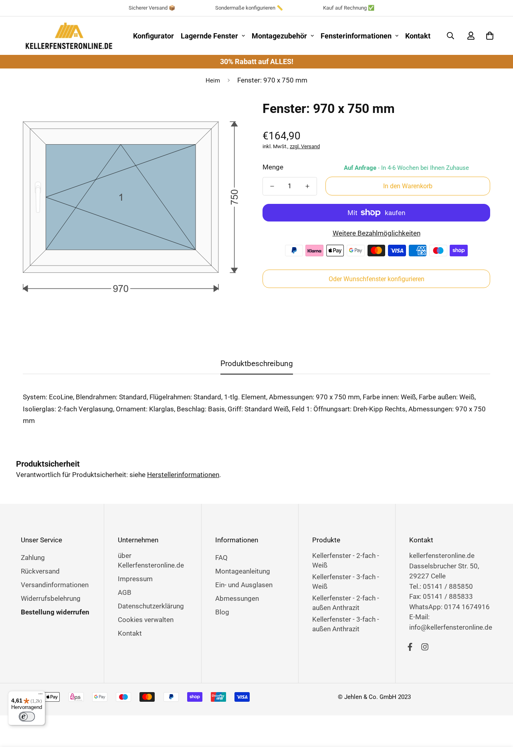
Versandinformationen (55, 585)
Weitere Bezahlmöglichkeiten (376, 233)
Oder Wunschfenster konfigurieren (376, 279)
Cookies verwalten (146, 620)
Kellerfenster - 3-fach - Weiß (345, 581)
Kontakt (417, 36)
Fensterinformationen (356, 36)
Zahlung (33, 558)
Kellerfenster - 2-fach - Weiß (345, 560)
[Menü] (40, 696)
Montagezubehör (279, 36)
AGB (124, 592)
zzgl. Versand (305, 146)
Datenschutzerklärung (151, 606)
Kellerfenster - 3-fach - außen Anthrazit (345, 624)
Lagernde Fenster (209, 36)
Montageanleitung (242, 571)
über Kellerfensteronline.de (151, 560)
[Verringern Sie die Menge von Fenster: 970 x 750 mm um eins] (272, 186)
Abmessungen (237, 598)
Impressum (135, 579)
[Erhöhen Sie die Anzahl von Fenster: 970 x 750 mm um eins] (307, 186)
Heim (213, 80)
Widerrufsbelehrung (51, 598)
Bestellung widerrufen (55, 612)
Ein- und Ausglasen (244, 585)
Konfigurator (153, 36)
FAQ (221, 558)
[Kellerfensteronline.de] (69, 35)
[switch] (27, 716)
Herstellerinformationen (183, 475)
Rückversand (40, 571)
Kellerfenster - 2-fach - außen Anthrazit (345, 603)
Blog (222, 612)
